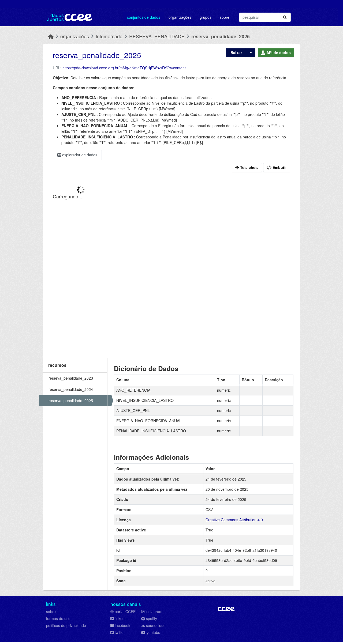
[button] (250, 52)
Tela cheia (249, 167)
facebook (122, 625)
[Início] (51, 36)
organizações (74, 36)
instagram (154, 611)
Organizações (180, 17)
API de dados (278, 52)
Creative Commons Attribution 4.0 (234, 519)
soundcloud (156, 625)
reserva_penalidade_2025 (220, 36)
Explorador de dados (79, 154)
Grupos (205, 17)
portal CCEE (125, 611)
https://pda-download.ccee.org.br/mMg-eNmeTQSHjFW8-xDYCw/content (124, 67)
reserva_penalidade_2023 (71, 378)
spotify (151, 618)
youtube (153, 632)
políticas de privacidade (66, 625)
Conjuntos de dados (143, 17)
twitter (120, 632)
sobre (51, 611)
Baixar (235, 52)
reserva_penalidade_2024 (71, 389)
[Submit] (284, 17)
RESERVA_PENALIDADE (157, 36)
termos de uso (58, 618)
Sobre (224, 17)
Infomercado (109, 36)
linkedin (121, 618)
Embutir (279, 167)
